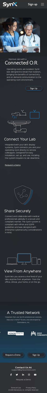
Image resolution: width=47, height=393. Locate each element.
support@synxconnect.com (24, 370)
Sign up (32, 4)
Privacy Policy (31, 387)
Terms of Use (16, 387)
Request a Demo (12, 165)
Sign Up (33, 88)
